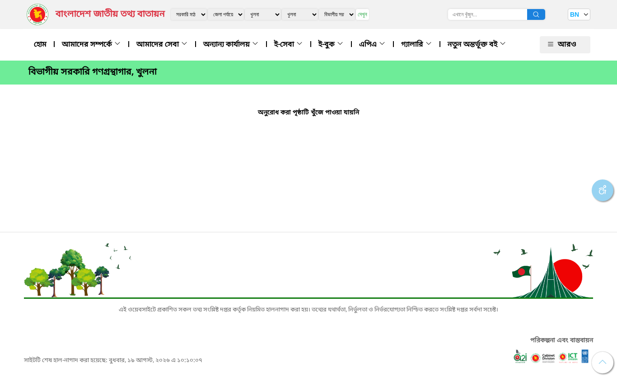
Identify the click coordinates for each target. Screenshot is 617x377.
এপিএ (369, 45)
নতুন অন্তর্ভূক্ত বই (473, 45)
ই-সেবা (285, 45)
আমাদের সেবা (158, 45)
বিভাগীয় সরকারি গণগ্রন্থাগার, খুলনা (92, 72)
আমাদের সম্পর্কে (88, 45)
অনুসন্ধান (536, 14)
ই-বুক (327, 45)
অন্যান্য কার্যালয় (227, 45)
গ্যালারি (413, 45)
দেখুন (362, 14)
